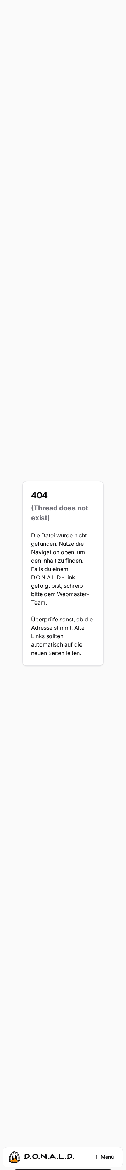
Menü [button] (107, 1157)
